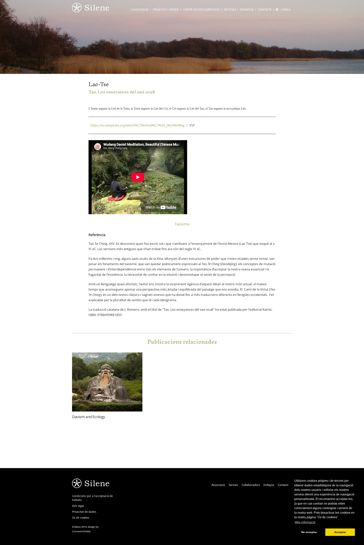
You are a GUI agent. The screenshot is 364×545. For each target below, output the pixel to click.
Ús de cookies (80, 517)
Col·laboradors (251, 485)
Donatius (247, 9)
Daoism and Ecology (88, 416)
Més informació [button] (305, 522)
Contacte (265, 9)
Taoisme (182, 224)
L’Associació (139, 9)
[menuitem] (283, 9)
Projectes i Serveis (166, 9)
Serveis (233, 485)
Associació (218, 485)
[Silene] (90, 10)
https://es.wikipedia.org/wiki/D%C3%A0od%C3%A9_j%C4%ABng (142, 125)
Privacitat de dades (84, 511)
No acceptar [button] (309, 532)
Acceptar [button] (340, 532)
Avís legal (78, 506)
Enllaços (269, 485)
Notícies (230, 9)
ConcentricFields (81, 531)
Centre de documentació (201, 9)
